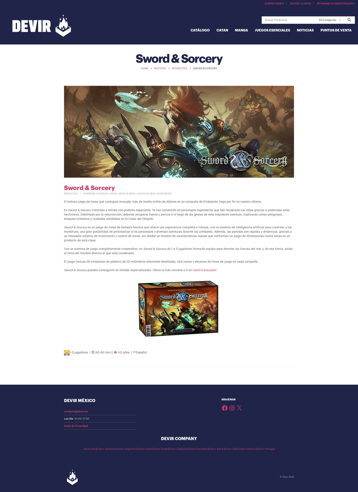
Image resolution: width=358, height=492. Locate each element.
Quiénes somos (274, 3)
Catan (222, 30)
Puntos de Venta (336, 30)
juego (112, 194)
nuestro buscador (204, 270)
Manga (241, 30)
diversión (89, 194)
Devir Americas (107, 449)
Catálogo (200, 30)
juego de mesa (126, 194)
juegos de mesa (146, 194)
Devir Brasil (145, 449)
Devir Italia (231, 449)
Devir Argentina (127, 449)
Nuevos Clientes (300, 3)
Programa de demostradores (336, 3)
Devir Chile (160, 449)
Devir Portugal (266, 449)
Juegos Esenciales (272, 30)
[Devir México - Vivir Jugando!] (41, 26)
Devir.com (89, 449)
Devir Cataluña (178, 449)
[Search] (349, 20)
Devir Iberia (217, 449)
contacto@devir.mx (76, 411)
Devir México (248, 449)
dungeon (102, 194)
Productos (71, 194)
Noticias (305, 30)
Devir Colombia (198, 449)
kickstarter (164, 194)
